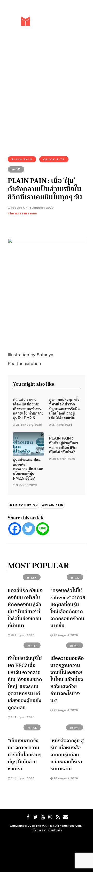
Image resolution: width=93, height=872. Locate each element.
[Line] (42, 528)
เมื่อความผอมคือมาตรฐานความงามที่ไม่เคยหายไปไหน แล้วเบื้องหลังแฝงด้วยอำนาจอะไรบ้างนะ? (67, 679)
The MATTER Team (22, 213)
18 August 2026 (22, 635)
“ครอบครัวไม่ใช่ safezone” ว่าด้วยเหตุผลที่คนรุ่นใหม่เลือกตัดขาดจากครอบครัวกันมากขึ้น (67, 608)
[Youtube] (43, 817)
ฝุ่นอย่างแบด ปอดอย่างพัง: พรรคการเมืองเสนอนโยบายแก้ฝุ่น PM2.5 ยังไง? (28, 468)
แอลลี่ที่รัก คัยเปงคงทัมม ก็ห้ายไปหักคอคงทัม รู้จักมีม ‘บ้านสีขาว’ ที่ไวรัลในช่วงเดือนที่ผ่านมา (25, 608)
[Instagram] (50, 817)
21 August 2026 (22, 717)
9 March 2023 (26, 485)
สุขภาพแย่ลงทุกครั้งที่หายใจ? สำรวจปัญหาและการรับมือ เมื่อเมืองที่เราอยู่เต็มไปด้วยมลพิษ (64, 408)
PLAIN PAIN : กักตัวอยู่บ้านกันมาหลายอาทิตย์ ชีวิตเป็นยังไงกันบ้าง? (63, 444)
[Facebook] (14, 528)
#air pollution (23, 505)
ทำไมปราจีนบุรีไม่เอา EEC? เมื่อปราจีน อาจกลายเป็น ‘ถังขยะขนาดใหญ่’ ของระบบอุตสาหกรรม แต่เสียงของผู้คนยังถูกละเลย (25, 683)
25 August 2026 (65, 710)
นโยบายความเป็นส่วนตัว (47, 830)
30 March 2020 (63, 459)
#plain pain (52, 505)
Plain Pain (22, 159)
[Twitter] (28, 528)
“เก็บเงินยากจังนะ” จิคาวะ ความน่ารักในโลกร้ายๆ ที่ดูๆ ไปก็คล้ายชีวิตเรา (25, 754)
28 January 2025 (29, 425)
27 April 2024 (62, 425)
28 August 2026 (65, 635)
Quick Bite (54, 159)
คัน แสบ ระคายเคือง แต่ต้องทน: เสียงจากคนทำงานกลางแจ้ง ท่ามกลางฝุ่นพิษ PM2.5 (28, 408)
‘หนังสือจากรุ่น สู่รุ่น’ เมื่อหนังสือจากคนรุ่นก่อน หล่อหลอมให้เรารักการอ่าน (67, 754)
